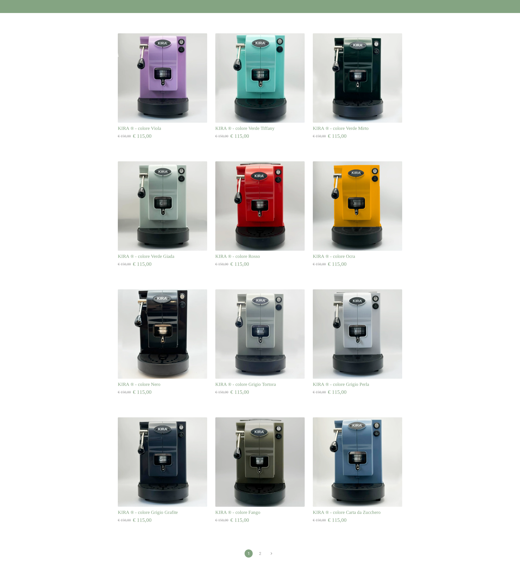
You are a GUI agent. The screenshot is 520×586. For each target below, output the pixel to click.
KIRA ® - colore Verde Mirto (341, 128)
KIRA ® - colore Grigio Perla (341, 384)
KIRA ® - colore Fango (237, 512)
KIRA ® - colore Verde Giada (146, 256)
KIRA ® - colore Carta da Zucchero (347, 512)
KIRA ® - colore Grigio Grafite (148, 512)
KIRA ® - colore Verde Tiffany (245, 128)
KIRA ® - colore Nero (139, 384)
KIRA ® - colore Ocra (334, 256)
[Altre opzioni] (512, 6)
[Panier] (502, 6)
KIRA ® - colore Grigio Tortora (245, 384)
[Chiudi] (8, 6)
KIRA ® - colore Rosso (237, 256)
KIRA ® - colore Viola (139, 128)
